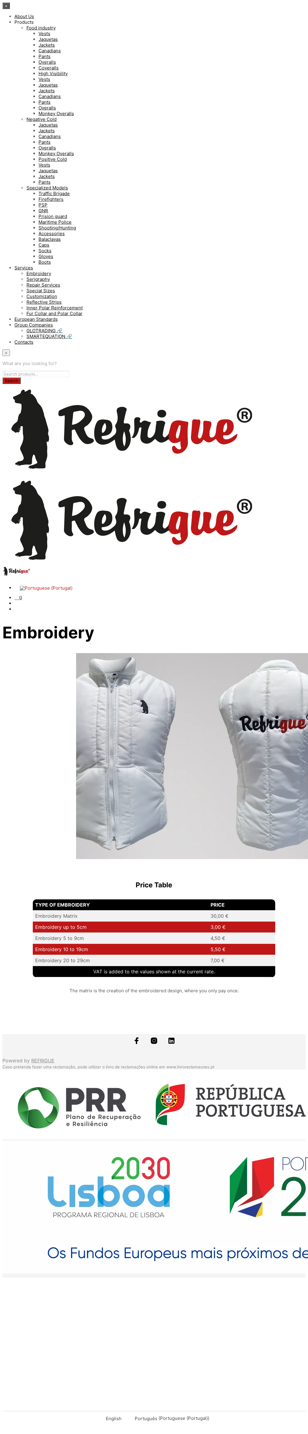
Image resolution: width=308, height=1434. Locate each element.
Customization (41, 296)
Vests (44, 33)
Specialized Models (47, 188)
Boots (44, 262)
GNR (43, 210)
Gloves (45, 256)
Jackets (46, 45)
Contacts (23, 342)
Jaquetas (48, 39)
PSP (43, 205)
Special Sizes (40, 290)
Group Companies (33, 325)
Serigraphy (38, 279)
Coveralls (48, 68)
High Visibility (53, 73)
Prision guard (52, 216)
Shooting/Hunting (57, 228)
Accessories (51, 233)
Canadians (49, 51)
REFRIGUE (42, 1061)
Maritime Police (55, 222)
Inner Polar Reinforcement (54, 308)
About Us (24, 16)
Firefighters (50, 199)
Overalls (47, 62)
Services (23, 268)
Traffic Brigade (54, 193)
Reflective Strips (44, 302)
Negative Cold (41, 119)
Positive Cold (52, 159)
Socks (44, 250)
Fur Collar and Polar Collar (54, 313)
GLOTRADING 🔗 (44, 330)
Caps (43, 245)
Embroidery (38, 273)
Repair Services (43, 285)
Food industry (41, 28)
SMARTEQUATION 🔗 (49, 336)
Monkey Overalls (56, 113)
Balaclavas (49, 239)
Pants (44, 56)
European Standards (36, 319)
